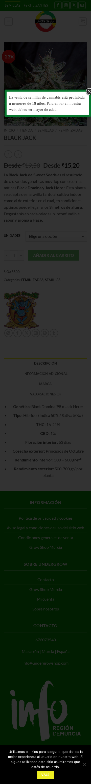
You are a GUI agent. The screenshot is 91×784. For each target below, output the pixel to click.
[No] (84, 766)
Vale (45, 775)
